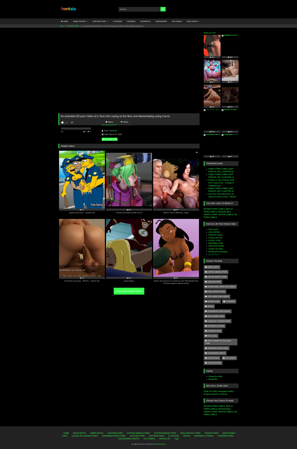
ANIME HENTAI (213, 267)
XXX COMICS (177, 21)
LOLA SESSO (214, 232)
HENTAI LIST (165, 439)
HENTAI (210, 306)
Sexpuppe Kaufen (225, 391)
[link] (72, 122)
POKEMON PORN (214, 331)
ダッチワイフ (214, 254)
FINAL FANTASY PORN (216, 291)
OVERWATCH (145, 21)
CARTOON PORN (99, 21)
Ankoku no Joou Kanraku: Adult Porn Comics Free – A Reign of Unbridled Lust (221, 183)
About (110, 122)
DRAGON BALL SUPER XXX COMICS (221, 287)
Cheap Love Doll (215, 238)
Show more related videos (129, 291)
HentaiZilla (212, 379)
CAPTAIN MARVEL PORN (217, 277)
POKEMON (131, 21)
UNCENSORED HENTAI (216, 353)
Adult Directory (160, 444)
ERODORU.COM (215, 243)
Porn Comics (212, 336)
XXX (214, 33)
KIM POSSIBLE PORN (216, 316)
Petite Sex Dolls (210, 391)
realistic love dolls (215, 249)
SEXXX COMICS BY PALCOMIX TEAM (218, 342)
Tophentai (113, 131)
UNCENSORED (161, 21)
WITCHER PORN (137, 436)
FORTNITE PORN (216, 246)
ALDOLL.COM (214, 240)
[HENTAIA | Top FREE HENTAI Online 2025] (68, 9)
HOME (65, 21)
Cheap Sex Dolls (215, 376)
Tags (177, 439)
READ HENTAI (192, 21)
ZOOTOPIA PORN (214, 363)
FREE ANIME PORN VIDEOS (218, 296)
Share (125, 122)
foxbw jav (207, 33)
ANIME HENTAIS (79, 21)
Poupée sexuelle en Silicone (215, 394)
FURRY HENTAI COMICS (222, 215)
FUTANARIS (117, 21)
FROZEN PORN (213, 301)
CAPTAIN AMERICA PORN (217, 272)
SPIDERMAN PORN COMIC (218, 348)
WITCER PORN (213, 358)
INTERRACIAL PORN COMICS (219, 311)
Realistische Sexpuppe (218, 252)
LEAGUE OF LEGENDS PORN (219, 321)
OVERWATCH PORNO (216, 326)
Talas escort (213, 229)
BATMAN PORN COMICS (214, 209)
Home (62, 26)
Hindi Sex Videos (215, 235)
